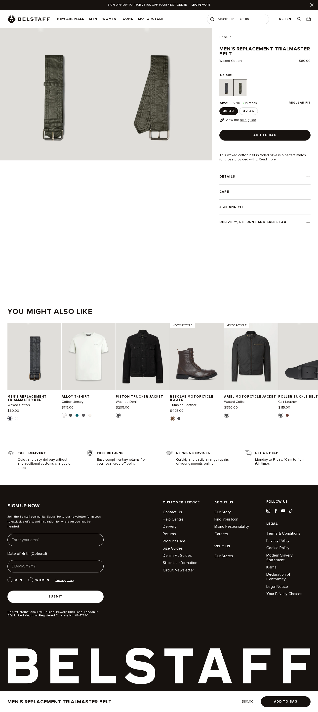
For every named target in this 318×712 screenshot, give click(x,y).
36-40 (228, 111)
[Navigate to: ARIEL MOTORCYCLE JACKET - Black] (251, 356)
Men (93, 19)
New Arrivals (70, 19)
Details (227, 177)
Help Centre (173, 519)
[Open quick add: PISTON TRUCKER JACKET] (118, 415)
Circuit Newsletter (178, 570)
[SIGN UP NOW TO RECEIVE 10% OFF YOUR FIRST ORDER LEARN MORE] (159, 5)
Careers (221, 533)
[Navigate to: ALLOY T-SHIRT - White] (89, 356)
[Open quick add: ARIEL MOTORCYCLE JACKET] (226, 415)
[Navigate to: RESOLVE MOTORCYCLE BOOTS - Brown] (197, 356)
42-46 (248, 111)
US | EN (285, 19)
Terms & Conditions (283, 533)
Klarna (271, 567)
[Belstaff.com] (28, 19)
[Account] (299, 19)
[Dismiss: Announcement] (312, 5)
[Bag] (309, 19)
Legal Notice (277, 586)
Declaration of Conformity (278, 577)
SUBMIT (55, 597)
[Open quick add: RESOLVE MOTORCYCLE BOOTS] (172, 418)
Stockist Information (180, 562)
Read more (267, 159)
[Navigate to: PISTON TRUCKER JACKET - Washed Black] (143, 356)
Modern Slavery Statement (279, 557)
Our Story (222, 512)
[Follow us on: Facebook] (275, 511)
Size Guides (173, 548)
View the (241, 120)
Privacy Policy (277, 540)
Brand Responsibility (231, 526)
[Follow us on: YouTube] (283, 511)
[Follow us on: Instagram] (268, 511)
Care (224, 192)
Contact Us (172, 512)
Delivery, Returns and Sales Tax (252, 222)
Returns (169, 533)
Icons (127, 19)
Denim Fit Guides (177, 555)
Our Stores (223, 556)
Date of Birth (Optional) (27, 553)
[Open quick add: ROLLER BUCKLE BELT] (280, 415)
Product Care (174, 541)
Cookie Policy (277, 547)
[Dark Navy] (226, 87)
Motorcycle (150, 19)
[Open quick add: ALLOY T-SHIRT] (64, 415)
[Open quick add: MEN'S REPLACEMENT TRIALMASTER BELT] (9, 418)
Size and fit (231, 207)
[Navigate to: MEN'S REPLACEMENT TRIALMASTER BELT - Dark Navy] (34, 356)
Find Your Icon (226, 519)
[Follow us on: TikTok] (290, 511)
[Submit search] (212, 19)
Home (223, 37)
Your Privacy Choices (284, 593)
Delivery (170, 526)
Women (109, 19)
